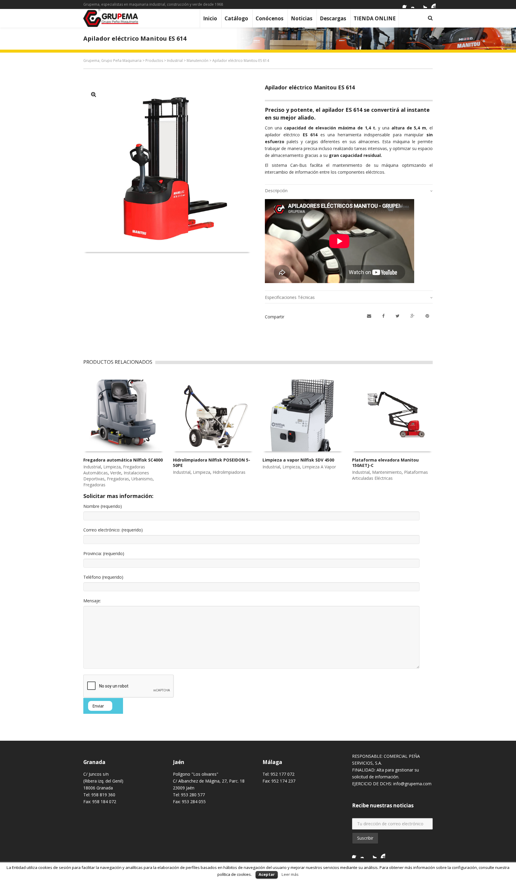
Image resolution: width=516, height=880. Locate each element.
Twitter (423, 4)
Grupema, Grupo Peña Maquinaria (112, 60)
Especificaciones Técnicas (290, 297)
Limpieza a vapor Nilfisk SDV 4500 (298, 460)
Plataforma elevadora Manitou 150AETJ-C (385, 462)
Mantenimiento (387, 472)
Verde (115, 473)
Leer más (290, 874)
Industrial (175, 60)
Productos (154, 60)
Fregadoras (118, 479)
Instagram (414, 4)
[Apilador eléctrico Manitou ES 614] (93, 94)
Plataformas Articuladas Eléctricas (390, 475)
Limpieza (112, 467)
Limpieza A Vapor (319, 467)
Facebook (406, 4)
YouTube (432, 4)
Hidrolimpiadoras (229, 472)
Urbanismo (142, 479)
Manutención (197, 60)
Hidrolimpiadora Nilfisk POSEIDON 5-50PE (211, 462)
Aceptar (267, 874)
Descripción (276, 190)
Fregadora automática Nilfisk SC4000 (123, 460)
